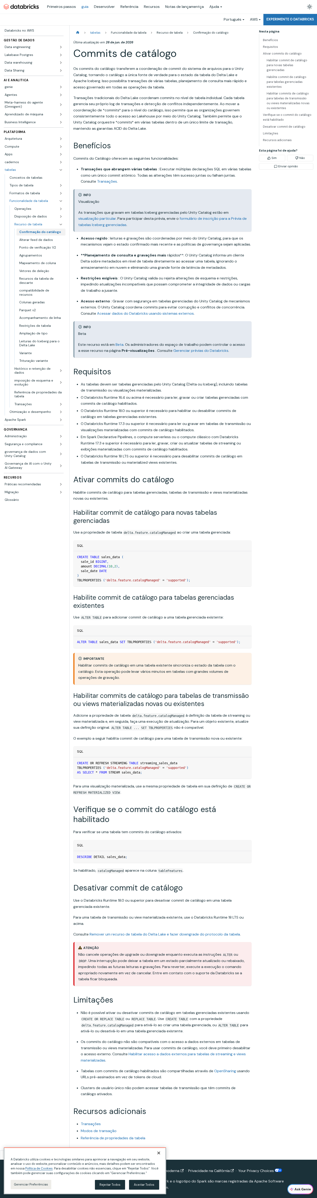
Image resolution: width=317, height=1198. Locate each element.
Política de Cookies (39, 1168)
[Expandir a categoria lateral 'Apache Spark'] (60, 419)
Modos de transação (98, 1130)
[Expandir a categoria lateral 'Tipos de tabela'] (60, 185)
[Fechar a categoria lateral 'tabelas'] (60, 169)
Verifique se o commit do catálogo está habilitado (287, 117)
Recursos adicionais (277, 140)
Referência (129, 6)
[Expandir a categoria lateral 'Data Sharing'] (60, 70)
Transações (107, 181)
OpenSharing (225, 1070)
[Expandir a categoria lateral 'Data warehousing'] (60, 62)
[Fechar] (159, 1153)
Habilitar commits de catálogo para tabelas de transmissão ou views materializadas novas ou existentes (288, 100)
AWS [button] (254, 19)
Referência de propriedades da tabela (113, 1138)
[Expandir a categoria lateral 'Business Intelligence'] (60, 122)
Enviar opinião (288, 166)
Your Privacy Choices (256, 1170)
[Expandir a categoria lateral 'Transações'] (60, 404)
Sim (274, 158)
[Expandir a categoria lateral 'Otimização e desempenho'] (60, 411)
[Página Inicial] (77, 32)
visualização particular (97, 218)
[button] (36, 193)
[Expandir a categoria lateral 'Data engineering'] (60, 47)
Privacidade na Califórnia (209, 1170)
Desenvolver (104, 6)
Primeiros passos (61, 6)
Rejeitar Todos (110, 1185)
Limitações (270, 133)
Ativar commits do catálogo (282, 53)
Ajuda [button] (214, 6)
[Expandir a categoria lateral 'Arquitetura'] (60, 138)
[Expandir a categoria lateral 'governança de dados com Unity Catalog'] (60, 453)
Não (302, 158)
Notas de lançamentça (184, 6)
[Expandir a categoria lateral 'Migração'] (60, 492)
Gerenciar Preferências (31, 1184)
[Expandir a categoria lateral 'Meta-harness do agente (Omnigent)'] (60, 104)
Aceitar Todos (144, 1185)
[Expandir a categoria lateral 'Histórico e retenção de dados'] (60, 370)
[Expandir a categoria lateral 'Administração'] (60, 436)
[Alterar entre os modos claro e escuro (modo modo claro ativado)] (309, 6)
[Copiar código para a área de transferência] (246, 557)
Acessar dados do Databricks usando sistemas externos (145, 313)
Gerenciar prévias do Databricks (200, 350)
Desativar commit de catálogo (284, 127)
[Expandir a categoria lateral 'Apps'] (60, 154)
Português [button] (232, 19)
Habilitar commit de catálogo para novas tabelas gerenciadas (287, 65)
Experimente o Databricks (290, 19)
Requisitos (270, 47)
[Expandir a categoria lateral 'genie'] (60, 87)
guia (84, 6)
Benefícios (270, 40)
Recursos (152, 6)
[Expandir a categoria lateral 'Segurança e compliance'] (60, 444)
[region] (85, 1170)
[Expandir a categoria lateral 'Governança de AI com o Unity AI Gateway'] (60, 465)
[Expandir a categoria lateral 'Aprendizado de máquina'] (60, 114)
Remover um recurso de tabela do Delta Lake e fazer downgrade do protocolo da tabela (165, 934)
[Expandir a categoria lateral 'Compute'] (60, 146)
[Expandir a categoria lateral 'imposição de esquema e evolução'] (60, 382)
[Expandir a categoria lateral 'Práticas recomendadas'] (60, 484)
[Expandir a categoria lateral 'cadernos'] (60, 162)
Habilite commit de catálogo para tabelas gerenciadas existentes (286, 82)
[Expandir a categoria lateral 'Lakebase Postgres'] (60, 55)
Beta (119, 344)
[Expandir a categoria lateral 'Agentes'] (60, 94)
